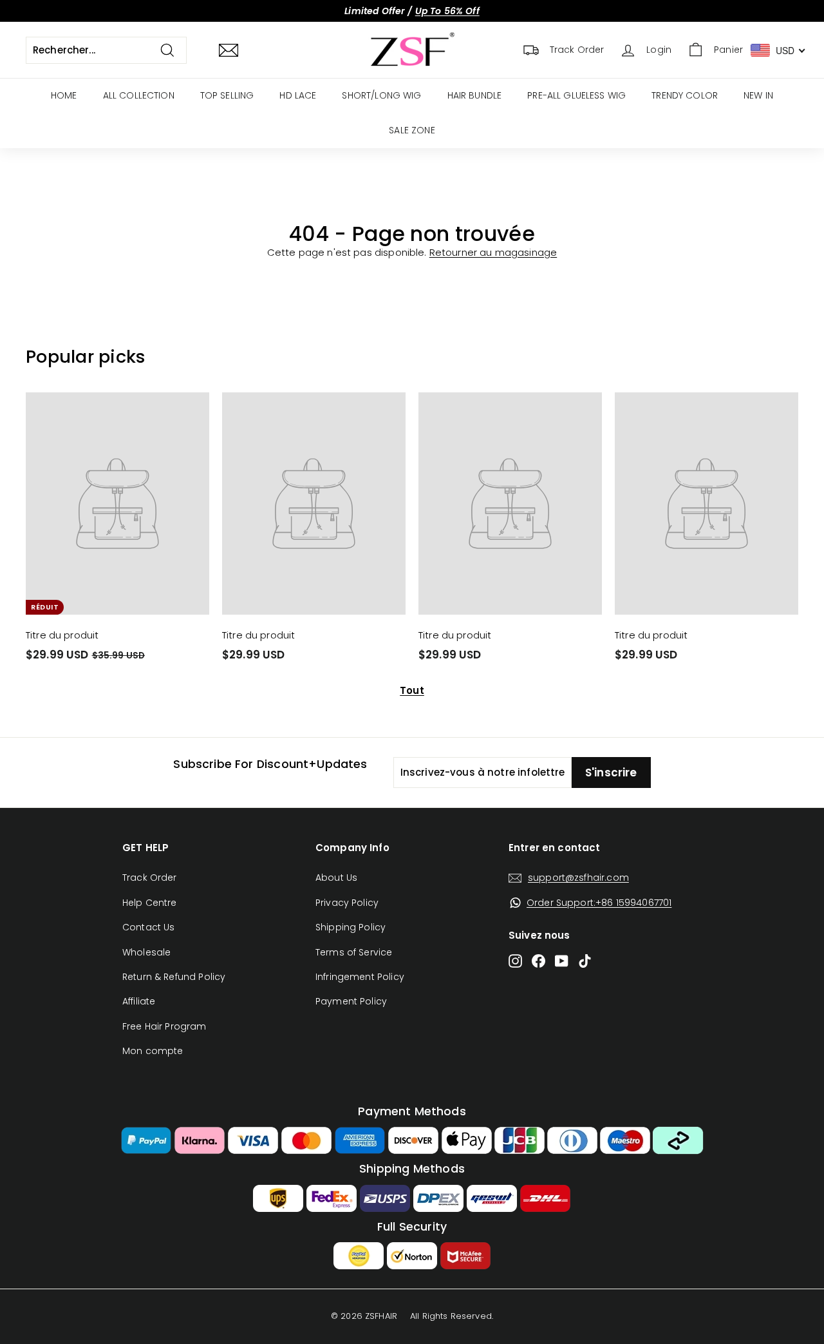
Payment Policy (351, 1001)
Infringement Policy (359, 976)
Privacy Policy (347, 902)
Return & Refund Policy (173, 976)
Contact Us (148, 927)
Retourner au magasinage (493, 252)
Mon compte (152, 1050)
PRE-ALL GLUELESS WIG (576, 95)
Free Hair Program (164, 1026)
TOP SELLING (227, 95)
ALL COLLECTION (138, 95)
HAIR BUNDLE (474, 95)
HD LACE (297, 95)
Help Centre (149, 902)
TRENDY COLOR (684, 95)
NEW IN (758, 95)
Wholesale (146, 952)
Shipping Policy (350, 927)
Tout (412, 690)
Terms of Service (353, 952)
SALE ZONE (412, 130)
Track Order (149, 877)
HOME (64, 95)
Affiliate (138, 1001)
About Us (336, 877)
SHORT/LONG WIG (381, 95)
